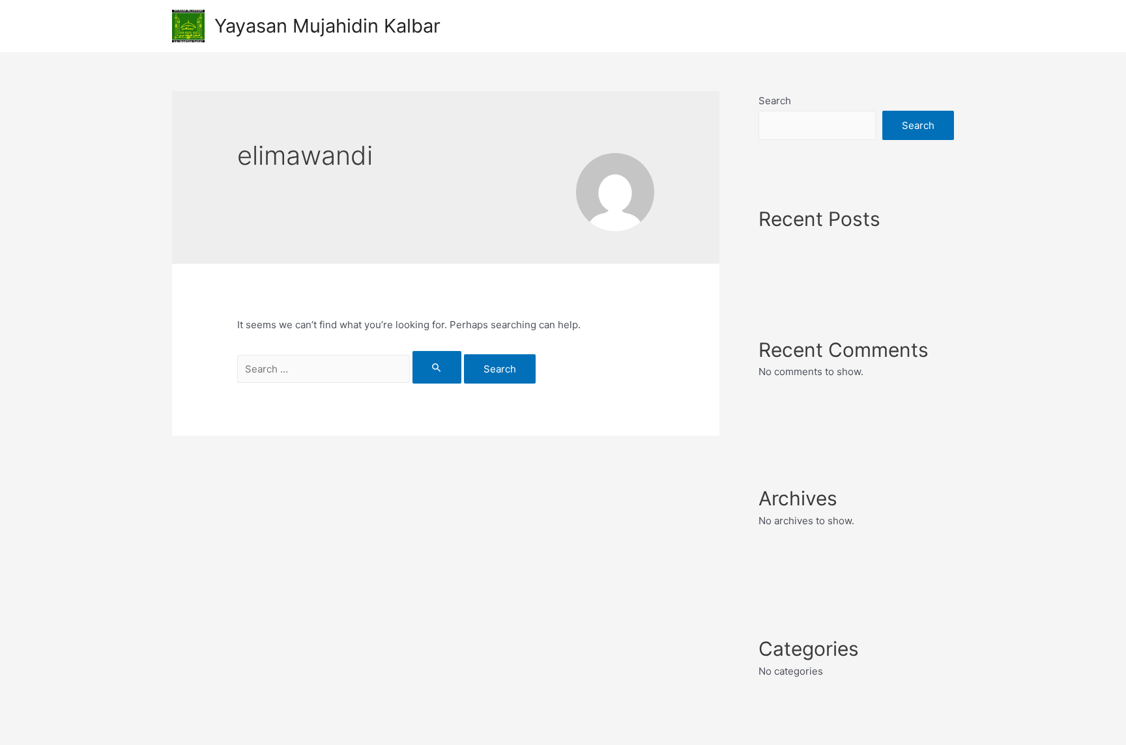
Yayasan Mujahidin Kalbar (327, 25)
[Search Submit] (437, 367)
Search (774, 100)
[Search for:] (350, 369)
